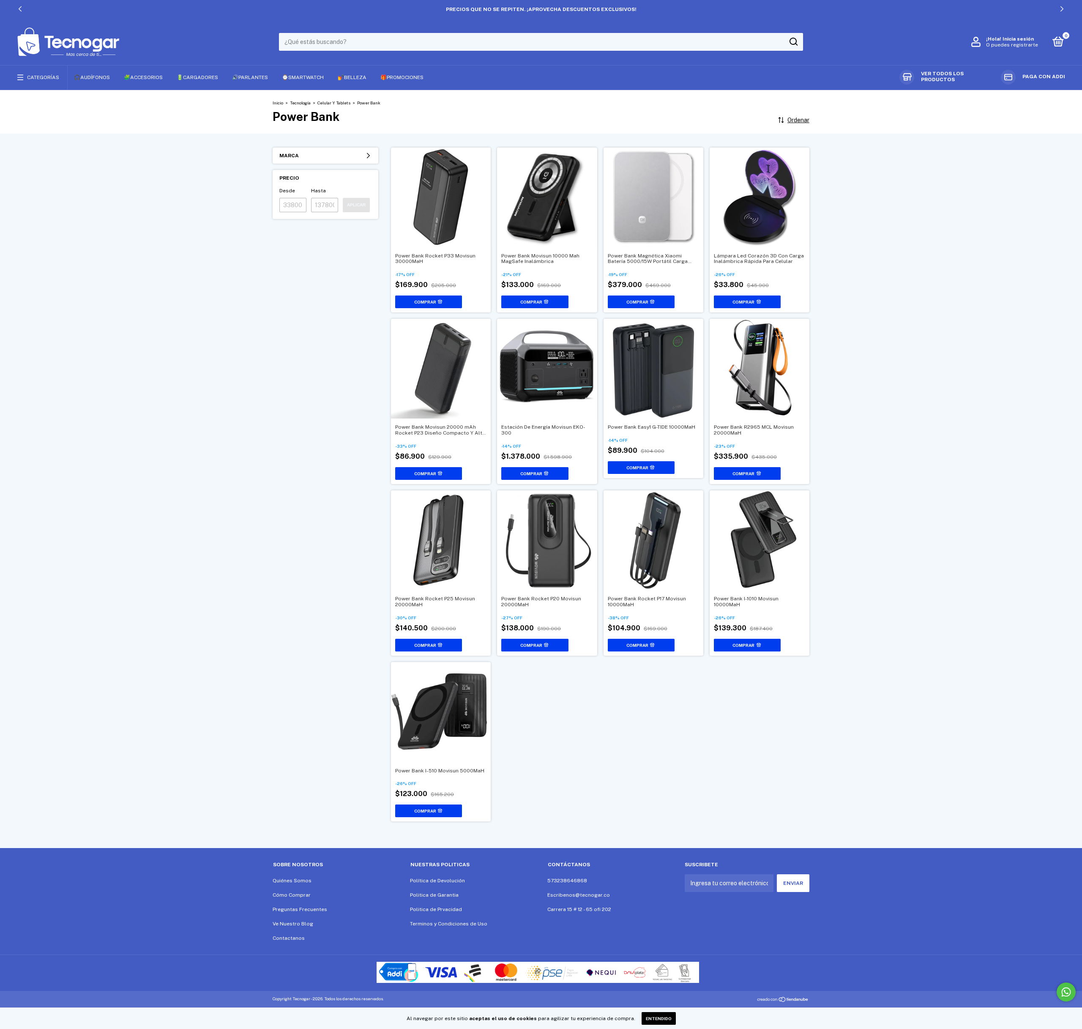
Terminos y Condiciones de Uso (448, 924)
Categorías (43, 77)
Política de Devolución (437, 881)
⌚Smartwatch (303, 77)
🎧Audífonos (92, 77)
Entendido (659, 1018)
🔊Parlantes (250, 77)
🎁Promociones (402, 77)
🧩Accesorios (143, 77)
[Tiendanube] (783, 999)
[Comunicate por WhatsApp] (1066, 992)
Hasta (318, 191)
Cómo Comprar (292, 895)
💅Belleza (352, 77)
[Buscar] (793, 41)
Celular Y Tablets (334, 102)
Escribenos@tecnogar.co (578, 895)
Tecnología (300, 102)
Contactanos (289, 938)
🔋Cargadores (197, 77)
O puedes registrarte (1012, 45)
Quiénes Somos (292, 881)
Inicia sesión (1018, 39)
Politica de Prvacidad (436, 909)
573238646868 (567, 881)
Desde (287, 191)
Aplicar (356, 205)
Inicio (278, 102)
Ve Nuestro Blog (293, 924)
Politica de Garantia (434, 895)
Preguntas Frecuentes (300, 909)
